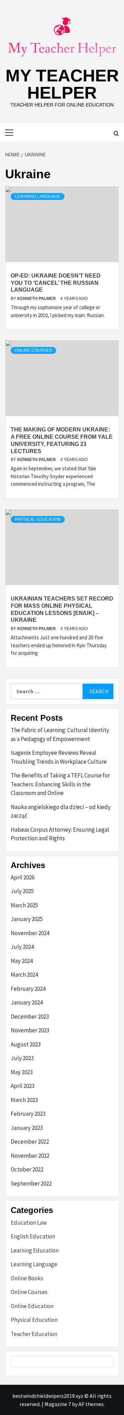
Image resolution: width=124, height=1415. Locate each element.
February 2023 (28, 1114)
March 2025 (24, 905)
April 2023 (22, 1086)
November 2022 (30, 1155)
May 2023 (22, 1072)
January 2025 (27, 919)
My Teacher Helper (62, 84)
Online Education (32, 1306)
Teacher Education (34, 1334)
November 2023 (30, 1030)
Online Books (27, 1278)
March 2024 (24, 974)
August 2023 (26, 1044)
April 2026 (22, 877)
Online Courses (33, 350)
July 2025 (22, 891)
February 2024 (28, 988)
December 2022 (30, 1141)
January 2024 (27, 1002)
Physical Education (38, 519)
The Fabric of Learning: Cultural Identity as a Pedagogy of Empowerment (60, 734)
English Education (33, 1236)
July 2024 (22, 947)
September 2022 (31, 1183)
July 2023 (22, 1058)
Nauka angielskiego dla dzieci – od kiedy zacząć (61, 811)
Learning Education (35, 1250)
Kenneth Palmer (37, 298)
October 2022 (27, 1169)
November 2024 (30, 933)
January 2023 (27, 1128)
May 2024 (22, 961)
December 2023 (30, 1016)
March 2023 (24, 1100)
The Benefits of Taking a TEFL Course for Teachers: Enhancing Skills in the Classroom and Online (60, 784)
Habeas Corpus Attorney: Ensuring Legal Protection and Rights (60, 834)
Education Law (29, 1222)
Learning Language (37, 196)
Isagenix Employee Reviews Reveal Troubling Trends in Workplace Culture (59, 757)
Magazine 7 (57, 1404)
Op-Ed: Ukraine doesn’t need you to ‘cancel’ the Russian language (56, 283)
